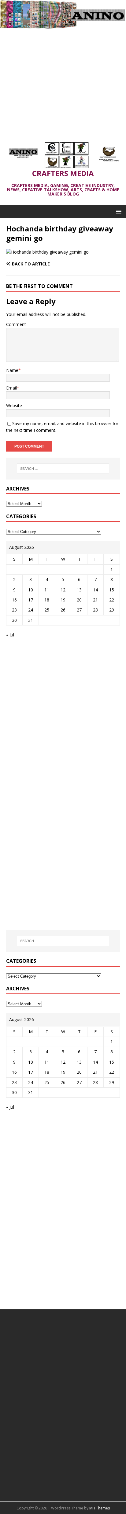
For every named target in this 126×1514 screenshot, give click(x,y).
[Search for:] (63, 468)
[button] (117, 211)
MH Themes (99, 1508)
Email (11, 388)
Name (12, 370)
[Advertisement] (63, 82)
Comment (16, 324)
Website (14, 405)
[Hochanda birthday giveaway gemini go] (47, 252)
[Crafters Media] (63, 25)
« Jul (10, 635)
